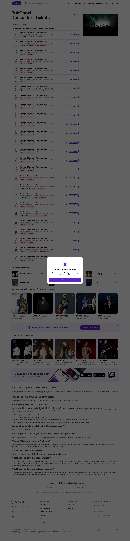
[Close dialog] (80, 260)
